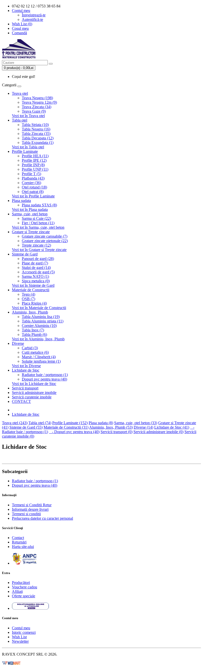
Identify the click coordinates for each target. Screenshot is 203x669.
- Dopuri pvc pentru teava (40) (74, 432)
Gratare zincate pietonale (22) (45, 241)
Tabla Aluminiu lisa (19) (41, 317)
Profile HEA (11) (35, 156)
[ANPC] (24, 563)
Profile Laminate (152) (70, 423)
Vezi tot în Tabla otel (28, 147)
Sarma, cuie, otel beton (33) (135, 423)
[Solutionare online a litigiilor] (30, 608)
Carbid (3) (30, 348)
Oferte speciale (23, 596)
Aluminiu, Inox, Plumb (30, 312)
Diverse (18, 343)
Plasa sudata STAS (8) (39, 205)
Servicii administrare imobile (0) (158, 432)
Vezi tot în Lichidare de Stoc (34, 384)
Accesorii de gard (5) (38, 272)
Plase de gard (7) (35, 263)
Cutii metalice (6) (35, 352)
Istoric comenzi (24, 632)
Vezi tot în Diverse (26, 366)
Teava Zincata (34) (36, 107)
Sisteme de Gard (25, 254)
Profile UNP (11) (35, 169)
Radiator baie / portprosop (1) (45, 375)
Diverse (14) (143, 427)
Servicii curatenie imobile (31, 397)
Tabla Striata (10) (35, 125)
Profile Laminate (25, 151)
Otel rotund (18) (34, 187)
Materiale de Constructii (30, 290)
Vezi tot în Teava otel (28, 116)
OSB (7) (28, 299)
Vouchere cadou (24, 587)
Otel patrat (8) (33, 192)
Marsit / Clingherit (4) (39, 357)
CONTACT (21, 401)
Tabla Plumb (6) (34, 334)
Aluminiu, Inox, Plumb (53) (111, 427)
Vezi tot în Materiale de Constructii (39, 308)
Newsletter (20, 641)
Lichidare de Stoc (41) (171, 427)
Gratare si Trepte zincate (31, 232)
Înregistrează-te (34, 15)
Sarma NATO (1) (35, 276)
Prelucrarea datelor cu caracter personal (42, 518)
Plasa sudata (21, 200)
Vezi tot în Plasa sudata (30, 209)
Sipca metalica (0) (36, 281)
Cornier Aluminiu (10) (39, 325)
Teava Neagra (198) (37, 98)
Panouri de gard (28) (38, 258)
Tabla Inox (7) (33, 330)
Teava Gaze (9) (34, 111)
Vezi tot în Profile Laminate (33, 196)
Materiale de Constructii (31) (66, 427)
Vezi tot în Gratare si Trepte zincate (39, 250)
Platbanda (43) (33, 178)
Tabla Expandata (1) (37, 142)
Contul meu (21, 628)
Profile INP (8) (33, 165)
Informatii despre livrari (30, 509)
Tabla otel (19, 120)
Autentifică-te (32, 19)
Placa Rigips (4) (34, 303)
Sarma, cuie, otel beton (30, 214)
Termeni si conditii (26, 514)
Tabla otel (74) (39, 423)
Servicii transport (25, 388)
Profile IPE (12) (34, 160)
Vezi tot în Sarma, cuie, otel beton (38, 227)
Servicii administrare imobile (34, 392)
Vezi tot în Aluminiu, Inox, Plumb (38, 339)
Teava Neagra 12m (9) (39, 102)
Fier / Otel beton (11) (38, 223)
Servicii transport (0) (116, 432)
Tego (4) (28, 294)
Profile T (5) (31, 174)
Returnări (19, 542)
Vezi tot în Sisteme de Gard (33, 285)
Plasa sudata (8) (101, 423)
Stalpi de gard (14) (36, 267)
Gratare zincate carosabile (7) (44, 236)
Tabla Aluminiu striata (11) (42, 321)
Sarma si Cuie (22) (36, 218)
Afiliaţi (17, 591)
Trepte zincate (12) (36, 245)
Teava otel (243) (14, 423)
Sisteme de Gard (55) (26, 427)
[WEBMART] (11, 663)
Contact (18, 538)
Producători (21, 582)
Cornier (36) (31, 183)
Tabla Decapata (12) (37, 138)
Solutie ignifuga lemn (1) (41, 361)
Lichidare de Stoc (25, 370)
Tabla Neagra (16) (36, 129)
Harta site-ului (23, 546)
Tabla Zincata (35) (36, 133)
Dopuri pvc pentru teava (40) (44, 379)
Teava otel (20, 93)
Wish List (19, 637)
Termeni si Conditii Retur (31, 505)
